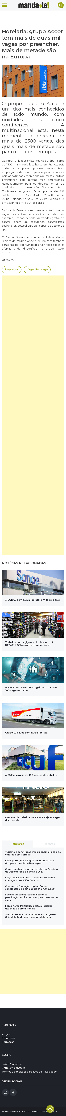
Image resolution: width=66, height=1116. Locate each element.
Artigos (6, 1034)
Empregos (12, 269)
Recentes (48, 843)
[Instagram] (5, 1092)
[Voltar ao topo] (50, 1109)
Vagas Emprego (37, 269)
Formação (8, 1041)
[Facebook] (13, 1092)
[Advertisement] (33, 415)
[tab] (17, 844)
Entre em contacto (13, 1067)
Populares (17, 843)
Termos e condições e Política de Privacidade (29, 1071)
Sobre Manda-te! (12, 1064)
